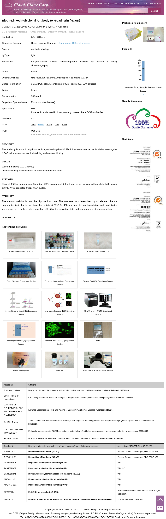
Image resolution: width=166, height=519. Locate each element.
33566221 (32, 424)
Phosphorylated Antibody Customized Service (59, 283)
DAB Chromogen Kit (21, 370)
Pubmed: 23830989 (120, 390)
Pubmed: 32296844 (104, 410)
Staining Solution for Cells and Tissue (59, 251)
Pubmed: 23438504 (124, 398)
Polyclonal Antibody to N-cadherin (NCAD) (47, 463)
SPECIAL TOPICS (127, 3)
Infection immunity (57, 31)
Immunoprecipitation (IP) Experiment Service (21, 342)
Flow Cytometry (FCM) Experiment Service (98, 312)
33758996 (143, 431)
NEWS (99, 3)
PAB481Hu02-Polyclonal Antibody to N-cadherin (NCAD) (60, 77)
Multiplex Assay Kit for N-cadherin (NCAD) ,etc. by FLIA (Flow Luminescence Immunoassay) (70, 499)
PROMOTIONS (110, 3)
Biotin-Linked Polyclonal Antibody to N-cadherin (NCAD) (54, 474)
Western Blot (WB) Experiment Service (98, 281)
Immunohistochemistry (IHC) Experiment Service (21, 312)
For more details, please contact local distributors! (59, 134)
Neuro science (76, 31)
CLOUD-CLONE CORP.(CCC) (86, 509)
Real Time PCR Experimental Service (98, 370)
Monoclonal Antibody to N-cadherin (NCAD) (48, 479)
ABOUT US (142, 3)
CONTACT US (155, 3)
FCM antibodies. (95, 112)
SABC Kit (59, 370)
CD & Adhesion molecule (14, 31)
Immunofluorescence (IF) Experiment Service (59, 342)
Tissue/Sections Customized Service (21, 281)
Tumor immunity (38, 31)
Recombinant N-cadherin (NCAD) (43, 452)
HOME (91, 3)
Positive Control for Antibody (98, 251)
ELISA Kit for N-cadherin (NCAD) (43, 492)
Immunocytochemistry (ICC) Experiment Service (59, 312)
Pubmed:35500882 (114, 438)
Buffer (98, 341)
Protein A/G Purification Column (21, 251)
